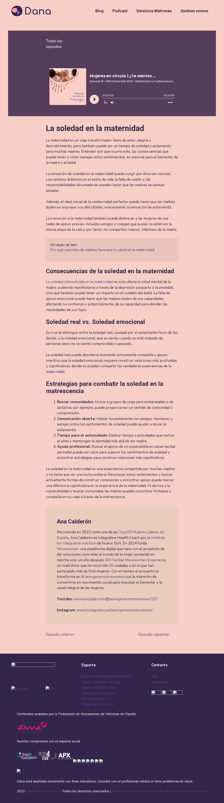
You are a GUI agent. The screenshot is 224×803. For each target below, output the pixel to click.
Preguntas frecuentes (97, 704)
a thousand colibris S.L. (43, 791)
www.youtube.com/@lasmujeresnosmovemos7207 (116, 599)
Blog (99, 11)
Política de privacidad (162, 791)
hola (154, 676)
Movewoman (68, 548)
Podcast (120, 11)
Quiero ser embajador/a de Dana (105, 676)
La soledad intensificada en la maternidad (79, 281)
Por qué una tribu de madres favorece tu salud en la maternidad (102, 249)
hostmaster (160, 682)
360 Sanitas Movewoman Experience (135, 560)
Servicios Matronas (154, 11)
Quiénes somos (194, 11)
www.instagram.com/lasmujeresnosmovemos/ (114, 610)
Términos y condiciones (129, 791)
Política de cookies (193, 791)
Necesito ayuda (93, 698)
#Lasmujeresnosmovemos (102, 576)
